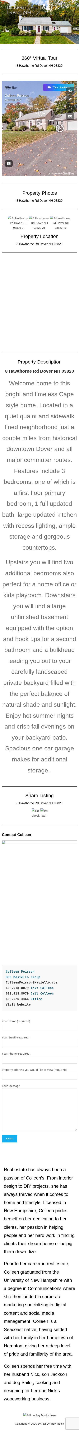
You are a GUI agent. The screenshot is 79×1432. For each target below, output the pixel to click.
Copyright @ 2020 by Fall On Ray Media (39, 1423)
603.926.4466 (18, 999)
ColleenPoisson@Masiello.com (32, 982)
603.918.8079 (17, 988)
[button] (4, 223)
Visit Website (18, 1004)
